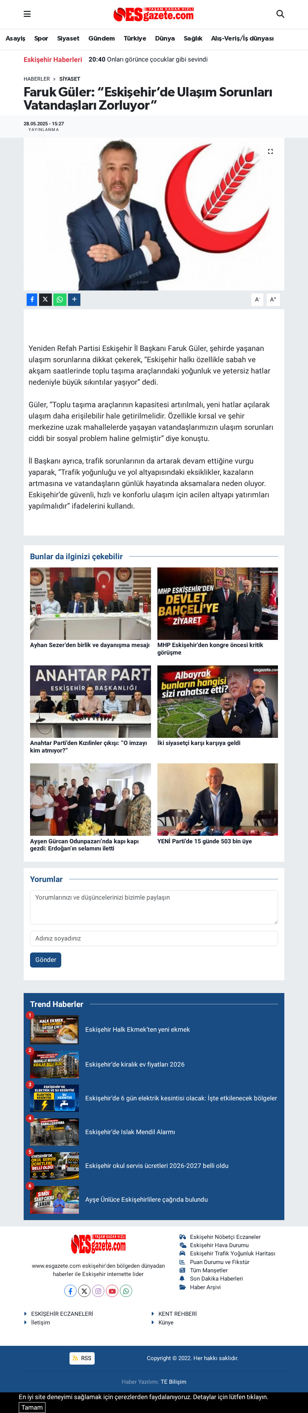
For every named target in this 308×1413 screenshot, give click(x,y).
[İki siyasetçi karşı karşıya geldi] (217, 701)
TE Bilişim (173, 1381)
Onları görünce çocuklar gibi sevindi (148, 59)
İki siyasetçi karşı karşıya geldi (198, 742)
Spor (41, 38)
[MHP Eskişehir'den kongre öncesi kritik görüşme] (217, 603)
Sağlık (193, 38)
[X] (84, 1291)
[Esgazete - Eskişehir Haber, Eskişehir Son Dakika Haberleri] (153, 14)
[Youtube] (112, 1291)
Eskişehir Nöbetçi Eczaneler (225, 1237)
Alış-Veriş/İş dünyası (242, 38)
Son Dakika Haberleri (216, 1278)
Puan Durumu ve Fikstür (219, 1262)
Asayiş (15, 38)
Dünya (165, 38)
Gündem (101, 38)
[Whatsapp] (126, 1291)
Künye (166, 1322)
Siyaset (68, 38)
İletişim (40, 1322)
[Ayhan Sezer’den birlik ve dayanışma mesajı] (90, 603)
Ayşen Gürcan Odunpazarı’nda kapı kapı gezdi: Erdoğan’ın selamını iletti (84, 845)
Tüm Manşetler (209, 1270)
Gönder (45, 959)
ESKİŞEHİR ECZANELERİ (62, 1314)
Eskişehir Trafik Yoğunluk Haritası (232, 1253)
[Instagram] (98, 1291)
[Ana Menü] (27, 14)
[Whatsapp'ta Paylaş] (59, 299)
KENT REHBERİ (178, 1314)
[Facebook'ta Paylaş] (32, 299)
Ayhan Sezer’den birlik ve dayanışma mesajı (89, 645)
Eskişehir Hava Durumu (219, 1245)
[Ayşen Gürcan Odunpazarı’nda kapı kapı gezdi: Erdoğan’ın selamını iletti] (90, 799)
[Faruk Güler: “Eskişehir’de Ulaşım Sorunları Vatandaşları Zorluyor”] (154, 214)
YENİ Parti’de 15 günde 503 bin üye (204, 841)
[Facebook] (70, 1291)
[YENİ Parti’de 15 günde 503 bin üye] (217, 799)
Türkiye (135, 38)
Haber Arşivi (205, 1287)
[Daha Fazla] (74, 299)
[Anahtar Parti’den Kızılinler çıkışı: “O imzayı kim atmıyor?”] (90, 701)
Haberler (37, 79)
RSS (85, 1358)
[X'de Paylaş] (45, 299)
